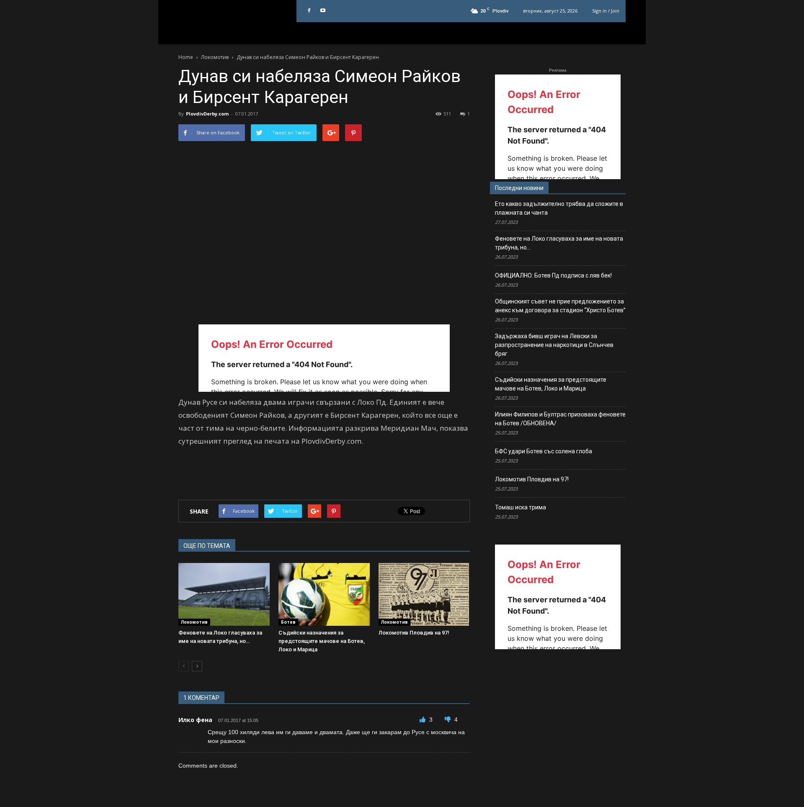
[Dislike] (448, 719)
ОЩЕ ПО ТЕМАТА (206, 545)
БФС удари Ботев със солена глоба (543, 451)
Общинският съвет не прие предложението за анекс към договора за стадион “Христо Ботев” (560, 306)
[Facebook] (309, 11)
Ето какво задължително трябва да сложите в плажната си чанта (559, 208)
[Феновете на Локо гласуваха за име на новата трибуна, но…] (224, 594)
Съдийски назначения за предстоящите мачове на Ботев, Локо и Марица (321, 641)
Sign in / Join (605, 11)
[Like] (423, 719)
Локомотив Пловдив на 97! (414, 633)
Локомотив (194, 622)
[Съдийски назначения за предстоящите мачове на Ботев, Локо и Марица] (324, 594)
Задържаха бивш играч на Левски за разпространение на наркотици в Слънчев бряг (554, 345)
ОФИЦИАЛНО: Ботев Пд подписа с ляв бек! (553, 275)
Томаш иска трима (520, 507)
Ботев (288, 622)
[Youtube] (323, 11)
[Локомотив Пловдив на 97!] (424, 594)
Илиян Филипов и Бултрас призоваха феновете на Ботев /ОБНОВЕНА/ (560, 419)
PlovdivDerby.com (207, 114)
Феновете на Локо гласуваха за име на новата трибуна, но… (559, 243)
